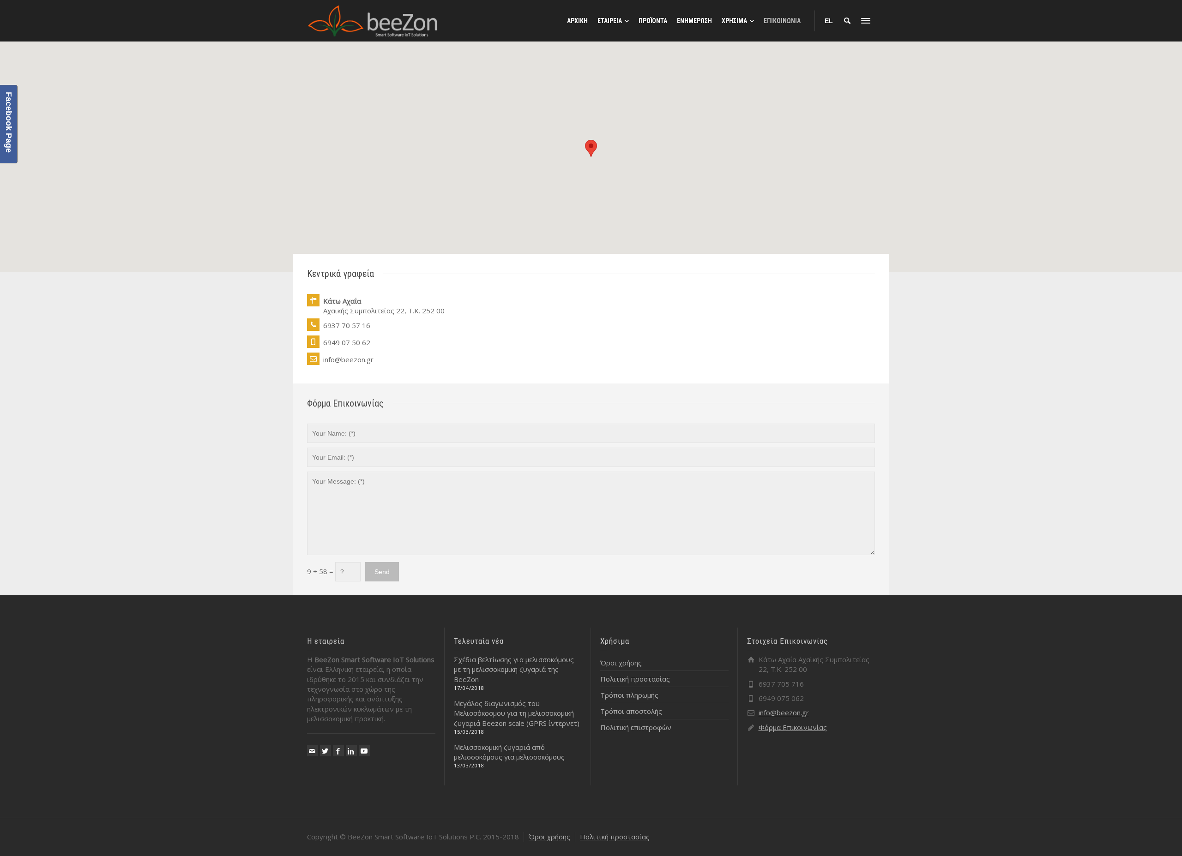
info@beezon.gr (784, 712)
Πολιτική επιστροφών (635, 727)
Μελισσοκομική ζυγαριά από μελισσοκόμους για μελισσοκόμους (509, 751)
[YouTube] (364, 750)
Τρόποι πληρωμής (629, 695)
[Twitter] (325, 750)
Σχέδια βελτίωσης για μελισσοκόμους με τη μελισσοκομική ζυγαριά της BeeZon (514, 669)
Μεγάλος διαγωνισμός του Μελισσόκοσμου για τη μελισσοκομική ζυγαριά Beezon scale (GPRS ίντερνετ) (516, 713)
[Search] (847, 20)
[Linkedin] (351, 750)
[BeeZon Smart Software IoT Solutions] (372, 19)
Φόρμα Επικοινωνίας (793, 727)
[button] (591, 148)
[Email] (312, 750)
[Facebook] (338, 750)
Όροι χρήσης (621, 662)
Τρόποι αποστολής (631, 711)
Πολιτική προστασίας (635, 678)
